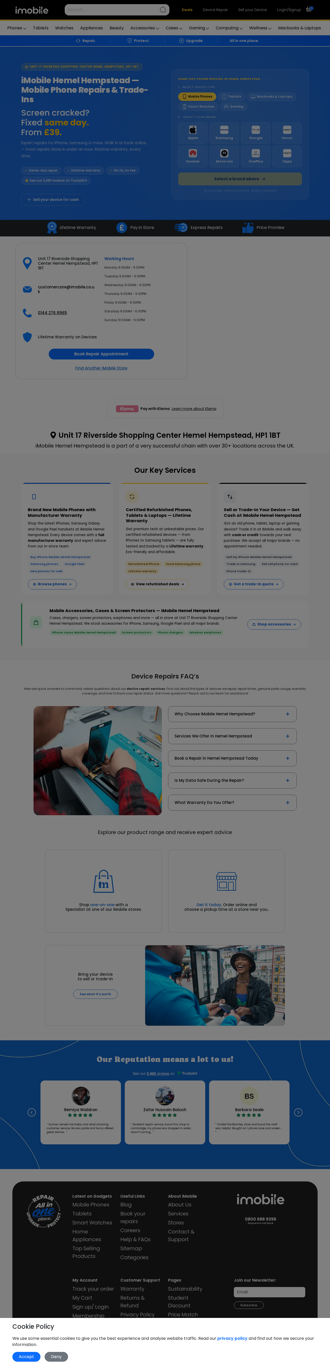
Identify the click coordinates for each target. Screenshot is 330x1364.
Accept (26, 1357)
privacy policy (233, 1338)
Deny (56, 1357)
